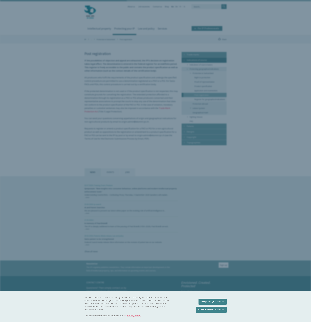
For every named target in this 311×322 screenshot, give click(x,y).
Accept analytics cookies (212, 301)
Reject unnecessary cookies (211, 309)
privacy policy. (134, 315)
